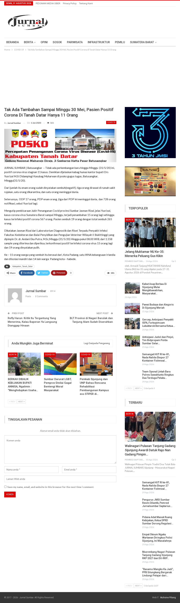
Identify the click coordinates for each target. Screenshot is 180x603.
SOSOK (57, 42)
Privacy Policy (69, 3)
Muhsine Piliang (168, 597)
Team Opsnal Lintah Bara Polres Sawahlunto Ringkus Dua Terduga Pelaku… (158, 374)
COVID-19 (111, 122)
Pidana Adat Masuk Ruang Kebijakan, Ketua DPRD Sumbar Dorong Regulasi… (157, 520)
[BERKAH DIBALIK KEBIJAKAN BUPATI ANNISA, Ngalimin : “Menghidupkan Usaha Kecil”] (24, 364)
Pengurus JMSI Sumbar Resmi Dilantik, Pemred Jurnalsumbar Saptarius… (157, 502)
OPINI (44, 42)
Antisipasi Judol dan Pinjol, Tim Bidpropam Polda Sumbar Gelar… (158, 340)
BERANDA (12, 42)
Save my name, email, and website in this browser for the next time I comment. (50, 487)
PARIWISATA (75, 42)
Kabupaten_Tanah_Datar (22, 266)
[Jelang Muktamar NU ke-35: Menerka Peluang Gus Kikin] (150, 232)
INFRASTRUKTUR (99, 42)
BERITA (28, 42)
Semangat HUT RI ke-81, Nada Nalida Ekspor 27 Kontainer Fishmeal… (156, 357)
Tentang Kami (86, 3)
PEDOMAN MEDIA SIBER (48, 3)
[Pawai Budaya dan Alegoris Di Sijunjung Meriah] (132, 308)
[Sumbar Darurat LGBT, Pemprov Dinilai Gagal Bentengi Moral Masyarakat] (60, 364)
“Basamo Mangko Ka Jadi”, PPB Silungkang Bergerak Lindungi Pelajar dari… (157, 572)
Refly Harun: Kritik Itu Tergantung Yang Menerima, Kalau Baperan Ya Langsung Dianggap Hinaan (32, 322)
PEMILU (120, 42)
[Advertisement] (90, 78)
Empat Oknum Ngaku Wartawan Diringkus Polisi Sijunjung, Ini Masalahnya (157, 537)
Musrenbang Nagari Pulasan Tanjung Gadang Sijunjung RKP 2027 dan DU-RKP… (158, 555)
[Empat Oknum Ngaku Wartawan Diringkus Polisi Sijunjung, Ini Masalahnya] (132, 538)
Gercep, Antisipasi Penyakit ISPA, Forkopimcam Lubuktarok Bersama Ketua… (158, 322)
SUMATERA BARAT (142, 42)
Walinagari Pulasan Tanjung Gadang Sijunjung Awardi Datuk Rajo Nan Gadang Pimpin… (150, 450)
